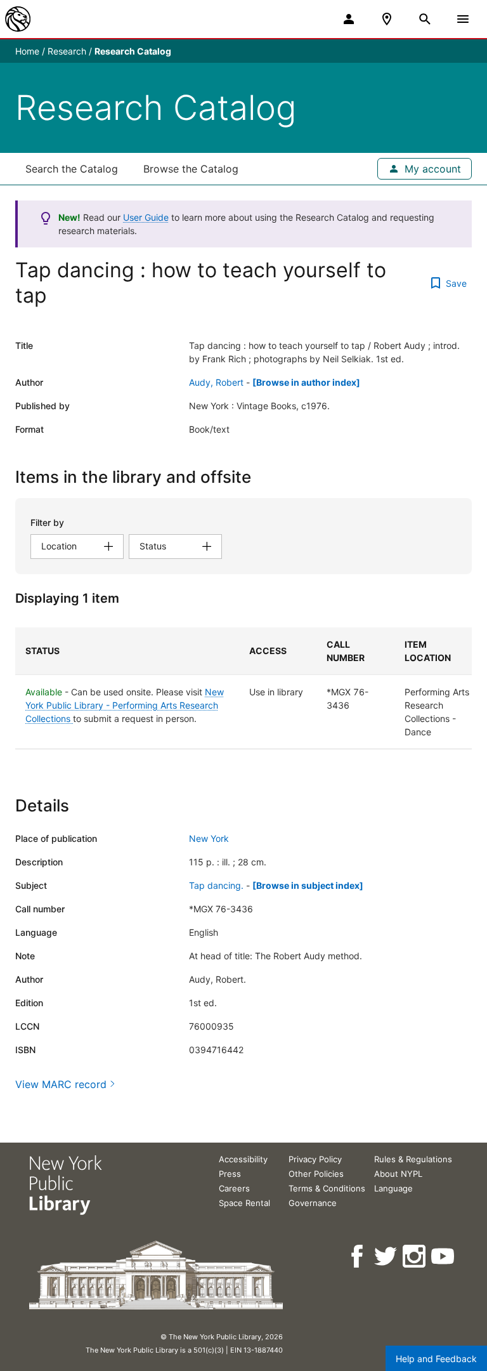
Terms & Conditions (327, 1188)
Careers (234, 1188)
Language (393, 1188)
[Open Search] (425, 19)
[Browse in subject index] (307, 885)
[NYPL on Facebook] (358, 1256)
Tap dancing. (216, 885)
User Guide (146, 217)
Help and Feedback (436, 1358)
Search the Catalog (71, 168)
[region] (243, 688)
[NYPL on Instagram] (415, 1256)
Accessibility (243, 1159)
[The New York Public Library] (17, 19)
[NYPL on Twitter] (386, 1256)
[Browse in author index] (306, 382)
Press (230, 1174)
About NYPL (398, 1174)
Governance (313, 1203)
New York (209, 838)
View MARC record (61, 1084)
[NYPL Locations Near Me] (387, 19)
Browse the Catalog (190, 168)
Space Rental (244, 1203)
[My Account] (349, 19)
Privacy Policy (315, 1159)
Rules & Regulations (413, 1159)
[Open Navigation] (463, 19)
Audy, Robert (216, 382)
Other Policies (316, 1174)
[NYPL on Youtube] (443, 1256)
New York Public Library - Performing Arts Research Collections (124, 705)
